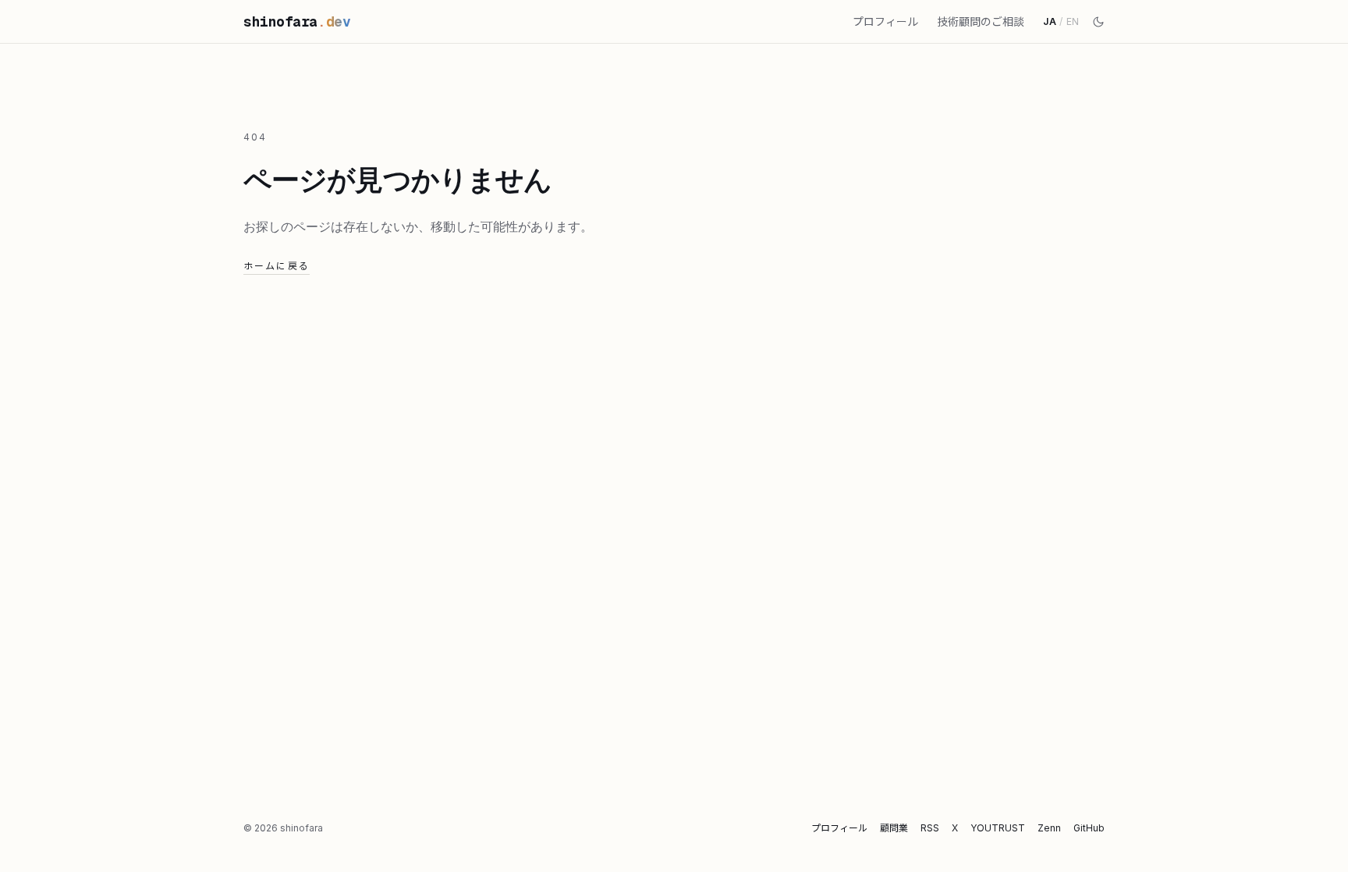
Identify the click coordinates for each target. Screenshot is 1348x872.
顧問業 (894, 828)
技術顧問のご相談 (980, 21)
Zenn (1049, 828)
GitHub (1089, 828)
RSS (930, 828)
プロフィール (885, 21)
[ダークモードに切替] (1098, 22)
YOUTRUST (997, 828)
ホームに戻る (276, 266)
